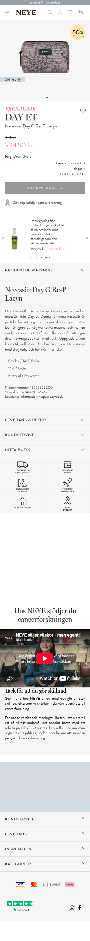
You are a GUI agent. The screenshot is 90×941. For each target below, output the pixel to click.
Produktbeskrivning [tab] (29, 270)
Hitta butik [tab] (17, 450)
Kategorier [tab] (18, 864)
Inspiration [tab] (18, 849)
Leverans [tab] (16, 834)
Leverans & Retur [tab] (25, 420)
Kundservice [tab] (20, 435)
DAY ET (21, 117)
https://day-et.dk (51, 396)
